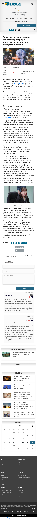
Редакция (4, 508)
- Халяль (3, 499)
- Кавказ (20, 462)
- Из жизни (3, 494)
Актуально (20, 472)
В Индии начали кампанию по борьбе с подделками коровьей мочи (22, 378)
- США (2, 484)
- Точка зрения (4, 464)
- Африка (3, 481)
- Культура (20, 490)
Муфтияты (26, 511)
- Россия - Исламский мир (24, 477)
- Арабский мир (4, 477)
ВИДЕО (21, 511)
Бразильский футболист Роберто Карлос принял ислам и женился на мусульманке (24, 386)
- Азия (2, 475)
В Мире (2, 472)
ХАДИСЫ (17, 511)
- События (20, 492)
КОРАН (12, 511)
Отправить (25, 288)
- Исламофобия (21, 496)
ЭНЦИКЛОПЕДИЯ (6, 511)
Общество (3, 487)
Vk (18, 250)
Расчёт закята (26, 25)
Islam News (21, 247)
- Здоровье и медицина (6, 492)
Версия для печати (29, 255)
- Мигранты (3, 496)
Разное (20, 487)
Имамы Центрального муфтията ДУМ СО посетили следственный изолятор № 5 (24, 414)
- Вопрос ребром (22, 475)
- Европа (3, 479)
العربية (32, 511)
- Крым (20, 464)
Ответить (31, 295)
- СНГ (19, 469)
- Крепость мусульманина (6, 462)
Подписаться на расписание (18, 21)
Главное (3, 460)
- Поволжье (20, 467)
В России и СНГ (21, 460)
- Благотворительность (6, 490)
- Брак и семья (21, 494)
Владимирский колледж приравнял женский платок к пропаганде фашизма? (23, 354)
